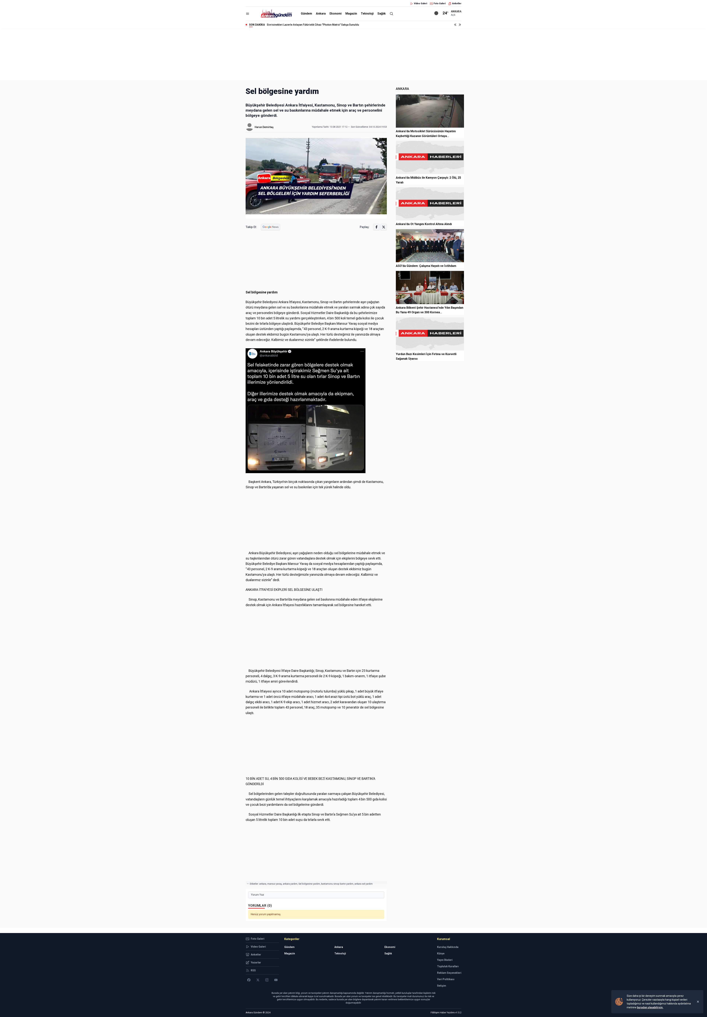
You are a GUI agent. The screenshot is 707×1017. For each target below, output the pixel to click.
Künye (440, 953)
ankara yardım (290, 884)
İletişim (441, 985)
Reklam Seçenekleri (449, 972)
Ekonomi (336, 13)
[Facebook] (249, 980)
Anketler (456, 3)
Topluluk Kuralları (448, 966)
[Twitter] (258, 980)
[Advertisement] (353, 54)
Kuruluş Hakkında (447, 947)
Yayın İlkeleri (445, 959)
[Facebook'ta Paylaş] (376, 227)
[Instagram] (267, 980)
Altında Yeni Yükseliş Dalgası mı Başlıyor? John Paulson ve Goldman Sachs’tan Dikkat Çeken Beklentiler (329, 24)
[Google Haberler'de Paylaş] (270, 227)
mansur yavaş (274, 884)
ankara (262, 884)
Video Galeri (420, 3)
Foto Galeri (440, 3)
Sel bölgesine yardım (309, 884)
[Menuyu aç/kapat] (247, 14)
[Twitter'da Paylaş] (383, 227)
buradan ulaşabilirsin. (650, 1007)
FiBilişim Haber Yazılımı (443, 1012)
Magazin (351, 13)
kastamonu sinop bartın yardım (337, 884)
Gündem (306, 13)
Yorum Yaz (257, 894)
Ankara (321, 13)
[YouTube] (276, 980)
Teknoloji (367, 13)
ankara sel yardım (363, 884)
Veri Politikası (445, 979)
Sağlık (381, 13)
